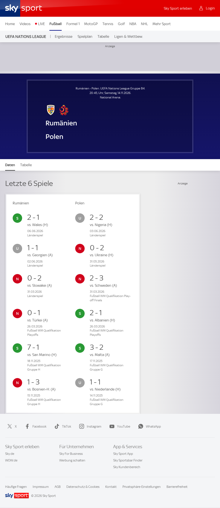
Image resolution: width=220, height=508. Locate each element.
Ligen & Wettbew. (128, 36)
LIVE (41, 24)
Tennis (107, 24)
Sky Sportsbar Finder (127, 460)
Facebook (39, 426)
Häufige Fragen (16, 487)
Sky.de (9, 454)
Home (10, 24)
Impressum (41, 487)
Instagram (94, 426)
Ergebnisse (63, 36)
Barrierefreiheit (177, 487)
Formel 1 (73, 24)
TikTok (66, 426)
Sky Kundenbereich (126, 467)
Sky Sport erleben (178, 8)
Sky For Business (71, 454)
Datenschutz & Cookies (82, 487)
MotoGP (91, 24)
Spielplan (85, 36)
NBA (132, 24)
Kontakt (111, 487)
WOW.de (11, 460)
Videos (25, 24)
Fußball (55, 24)
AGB (58, 487)
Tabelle (103, 36)
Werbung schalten (72, 460)
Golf (121, 24)
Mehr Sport (162, 24)
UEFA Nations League (25, 36)
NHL (144, 24)
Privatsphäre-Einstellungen (141, 487)
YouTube (123, 426)
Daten (10, 165)
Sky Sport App (123, 454)
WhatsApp (153, 426)
